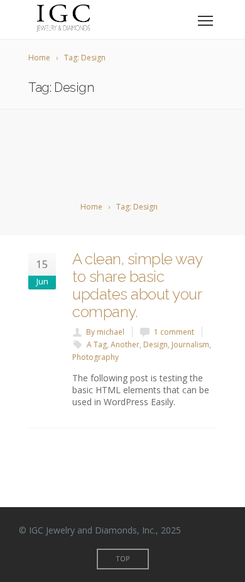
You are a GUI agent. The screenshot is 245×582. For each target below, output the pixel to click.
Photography (95, 357)
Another (125, 344)
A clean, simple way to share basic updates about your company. (137, 285)
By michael (105, 332)
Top (123, 558)
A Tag (97, 344)
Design (155, 344)
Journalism (190, 344)
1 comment (174, 332)
